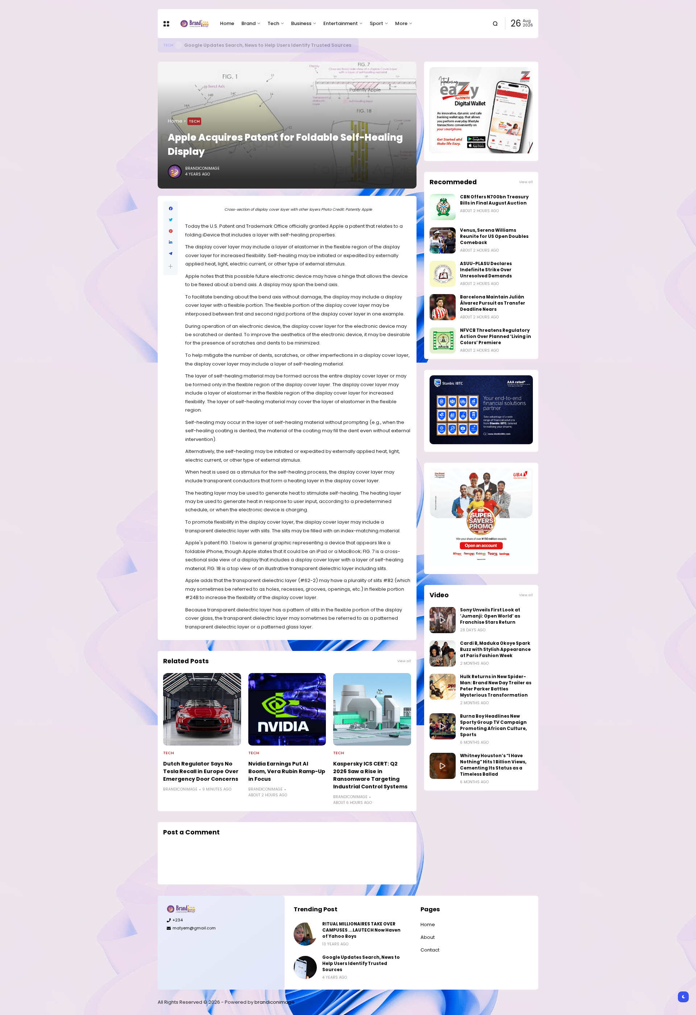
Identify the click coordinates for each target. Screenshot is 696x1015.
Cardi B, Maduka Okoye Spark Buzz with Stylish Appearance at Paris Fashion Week (495, 649)
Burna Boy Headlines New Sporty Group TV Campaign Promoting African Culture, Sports (493, 725)
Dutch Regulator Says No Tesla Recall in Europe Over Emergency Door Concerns (201, 771)
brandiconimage (274, 1002)
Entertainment (340, 23)
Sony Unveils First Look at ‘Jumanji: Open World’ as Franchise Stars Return (490, 616)
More (401, 23)
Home (227, 23)
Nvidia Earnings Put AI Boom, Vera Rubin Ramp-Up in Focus (286, 771)
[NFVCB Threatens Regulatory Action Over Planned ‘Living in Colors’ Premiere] (443, 340)
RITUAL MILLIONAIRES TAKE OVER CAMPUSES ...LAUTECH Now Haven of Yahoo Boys (361, 930)
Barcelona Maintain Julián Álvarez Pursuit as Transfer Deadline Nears (492, 303)
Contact (429, 949)
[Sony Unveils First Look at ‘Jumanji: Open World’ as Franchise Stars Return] (443, 620)
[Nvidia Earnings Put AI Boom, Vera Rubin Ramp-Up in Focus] (287, 709)
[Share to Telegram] (171, 254)
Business (301, 23)
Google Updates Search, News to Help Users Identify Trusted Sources (267, 45)
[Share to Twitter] (171, 220)
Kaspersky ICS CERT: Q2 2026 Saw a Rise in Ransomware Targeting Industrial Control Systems (370, 775)
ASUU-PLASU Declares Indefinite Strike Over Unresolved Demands (486, 270)
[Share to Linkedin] (171, 242)
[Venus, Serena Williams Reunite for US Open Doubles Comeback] (443, 240)
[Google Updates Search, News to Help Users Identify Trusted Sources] (178, 45)
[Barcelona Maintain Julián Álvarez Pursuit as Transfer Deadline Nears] (443, 307)
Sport (376, 23)
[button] (171, 266)
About (427, 937)
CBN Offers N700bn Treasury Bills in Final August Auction (494, 200)
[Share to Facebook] (171, 209)
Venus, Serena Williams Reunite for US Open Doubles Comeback (494, 236)
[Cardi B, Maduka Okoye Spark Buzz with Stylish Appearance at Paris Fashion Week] (443, 653)
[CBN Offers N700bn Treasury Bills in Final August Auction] (443, 207)
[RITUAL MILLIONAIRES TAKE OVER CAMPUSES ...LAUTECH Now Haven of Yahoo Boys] (305, 934)
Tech (273, 23)
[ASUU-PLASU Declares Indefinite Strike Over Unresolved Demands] (443, 274)
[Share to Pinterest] (171, 231)
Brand (248, 23)
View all (404, 661)
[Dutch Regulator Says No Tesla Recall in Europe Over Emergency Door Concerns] (202, 709)
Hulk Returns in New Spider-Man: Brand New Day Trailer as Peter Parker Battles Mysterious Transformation (495, 686)
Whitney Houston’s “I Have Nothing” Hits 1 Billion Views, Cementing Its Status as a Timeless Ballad (493, 765)
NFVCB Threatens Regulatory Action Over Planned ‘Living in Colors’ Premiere (495, 336)
